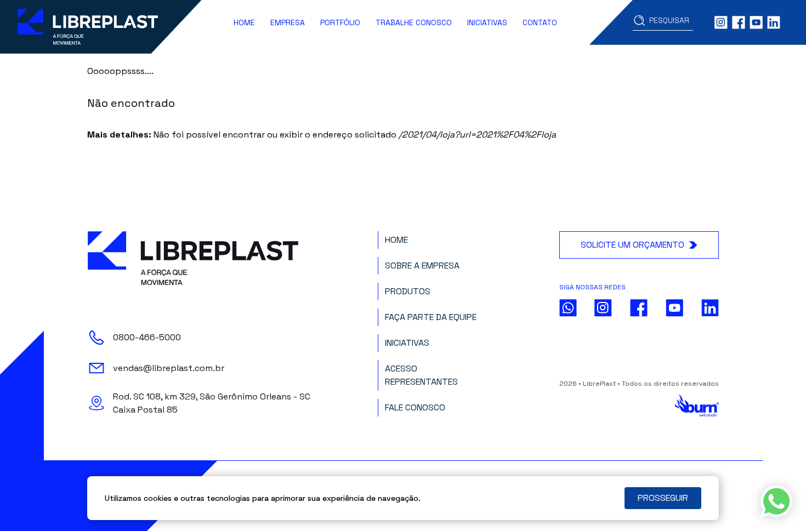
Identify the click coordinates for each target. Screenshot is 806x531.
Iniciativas (487, 22)
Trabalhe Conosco (414, 22)
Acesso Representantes (421, 375)
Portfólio (340, 22)
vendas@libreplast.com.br (168, 368)
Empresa (287, 22)
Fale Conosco (415, 407)
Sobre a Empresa (422, 265)
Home (244, 22)
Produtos (407, 291)
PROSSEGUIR (663, 498)
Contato (540, 22)
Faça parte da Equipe (430, 317)
